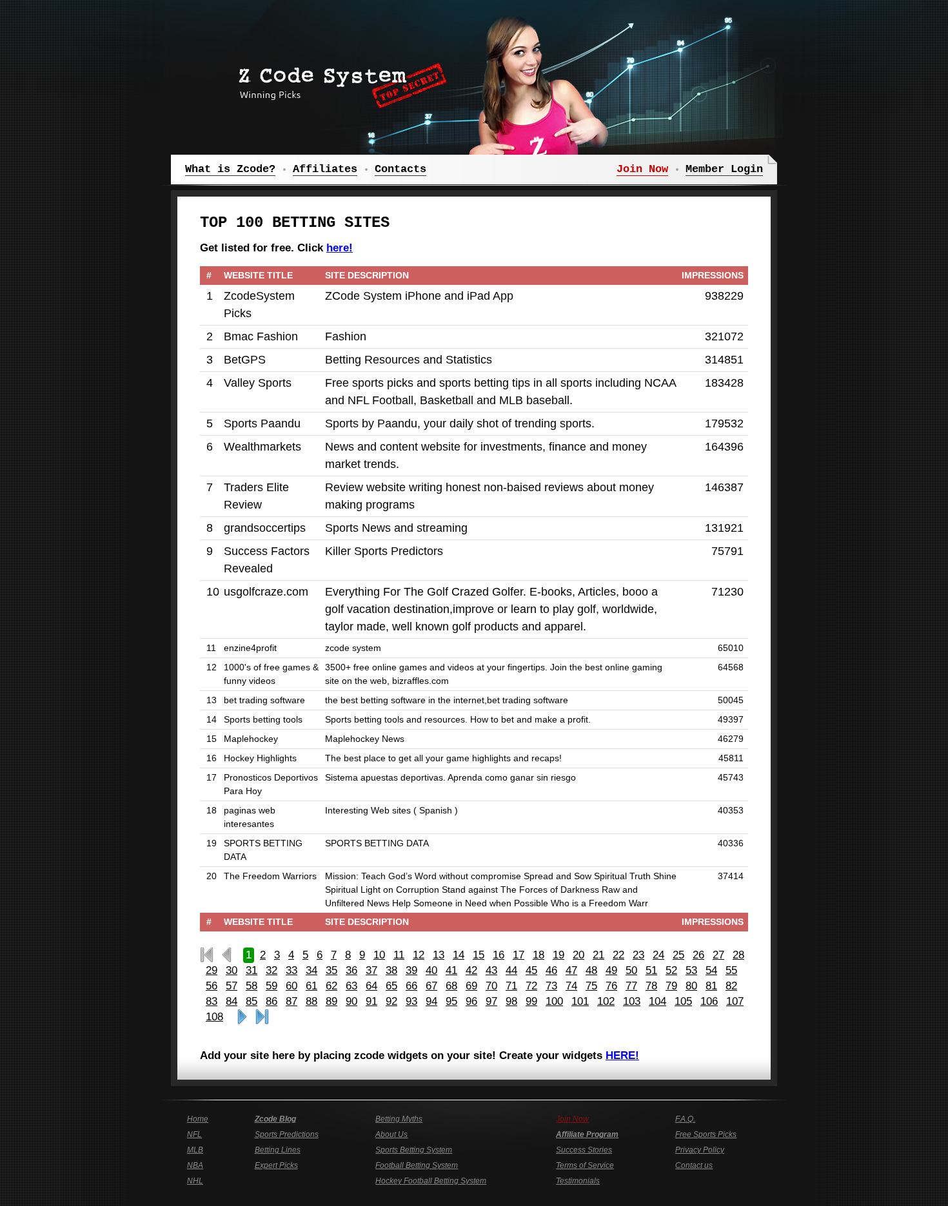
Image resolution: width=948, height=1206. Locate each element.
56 (211, 986)
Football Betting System (416, 1165)
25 (678, 955)
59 (271, 986)
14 (458, 955)
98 (511, 1001)
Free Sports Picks (705, 1134)
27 (718, 955)
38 (391, 970)
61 (311, 986)
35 (331, 970)
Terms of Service (585, 1165)
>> (242, 1017)
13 (438, 955)
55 (731, 970)
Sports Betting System (413, 1149)
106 (709, 1001)
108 (214, 1017)
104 (657, 1001)
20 (578, 955)
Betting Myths (398, 1118)
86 (271, 1001)
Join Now (572, 1118)
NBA (195, 1165)
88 (311, 1001)
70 (491, 986)
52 (671, 970)
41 (451, 970)
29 (211, 970)
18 (538, 955)
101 (580, 1001)
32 (271, 970)
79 (671, 986)
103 (631, 1001)
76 (611, 986)
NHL (195, 1180)
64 (371, 986)
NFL (194, 1134)
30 (231, 970)
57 (231, 986)
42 (471, 970)
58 (251, 986)
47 (571, 970)
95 (451, 1001)
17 (518, 955)
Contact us (694, 1165)
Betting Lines (278, 1149)
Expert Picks (276, 1165)
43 (491, 970)
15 (478, 955)
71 (511, 986)
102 (606, 1001)
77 (631, 986)
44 (511, 970)
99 (531, 1001)
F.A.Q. (685, 1118)
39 (411, 970)
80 (691, 986)
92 (391, 1001)
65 (391, 986)
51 (651, 970)
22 (618, 955)
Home (197, 1118)
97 (491, 1001)
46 (551, 970)
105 (683, 1001)
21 (598, 955)
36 (351, 970)
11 (398, 955)
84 (231, 1001)
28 (738, 955)
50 (631, 970)
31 (251, 970)
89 (331, 1001)
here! (339, 248)
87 (291, 1001)
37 (371, 970)
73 (551, 986)
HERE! (622, 1055)
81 (711, 986)
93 (411, 1001)
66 (411, 986)
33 (291, 970)
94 (431, 1001)
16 (498, 955)
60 (291, 986)
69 (471, 986)
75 (591, 986)
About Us (391, 1134)
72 (531, 986)
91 (371, 1001)
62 (331, 986)
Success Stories (584, 1149)
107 (735, 1001)
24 (658, 955)
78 (651, 986)
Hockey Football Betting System (430, 1180)
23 (638, 955)
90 (351, 1001)
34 (311, 970)
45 (531, 970)
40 (431, 970)
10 (379, 955)
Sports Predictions (287, 1134)
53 (691, 970)
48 (591, 970)
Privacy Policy (699, 1149)
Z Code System (339, 80)
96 (471, 1001)
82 (731, 986)
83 (211, 1001)
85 (251, 1001)
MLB (195, 1149)
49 (611, 970)
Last (262, 1017)
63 (351, 986)
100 (554, 1001)
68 (451, 986)
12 (418, 955)
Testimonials (578, 1180)
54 (711, 970)
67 (431, 986)
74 (571, 986)
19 (558, 955)
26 (698, 955)
